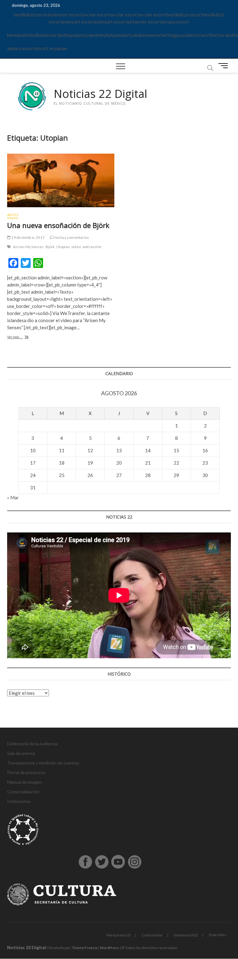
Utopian (63, 246)
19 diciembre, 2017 (28, 237)
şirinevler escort (144, 21)
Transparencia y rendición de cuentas (43, 762)
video (76, 246)
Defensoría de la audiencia (32, 743)
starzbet (57, 35)
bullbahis (39, 35)
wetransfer (92, 246)
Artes (12, 214)
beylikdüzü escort (32, 14)
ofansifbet (207, 35)
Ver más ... (23, 337)
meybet (105, 35)
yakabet (138, 35)
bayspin (74, 35)
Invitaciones (19, 801)
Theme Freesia (84, 947)
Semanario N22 (186, 935)
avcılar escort (96, 14)
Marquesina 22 (118, 935)
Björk (50, 246)
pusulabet (186, 35)
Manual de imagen (24, 782)
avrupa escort (175, 21)
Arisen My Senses (28, 246)
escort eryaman (51, 48)
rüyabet (90, 35)
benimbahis (18, 35)
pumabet (121, 35)
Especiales (217, 935)
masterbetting (161, 35)
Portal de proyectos (26, 772)
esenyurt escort (66, 14)
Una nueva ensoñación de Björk (58, 225)
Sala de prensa (21, 753)
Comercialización (23, 791)
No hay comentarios (71, 237)
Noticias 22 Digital (100, 94)
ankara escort (21, 48)
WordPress (109, 947)
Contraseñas (152, 935)
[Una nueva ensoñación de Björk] (60, 180)
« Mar (13, 497)
